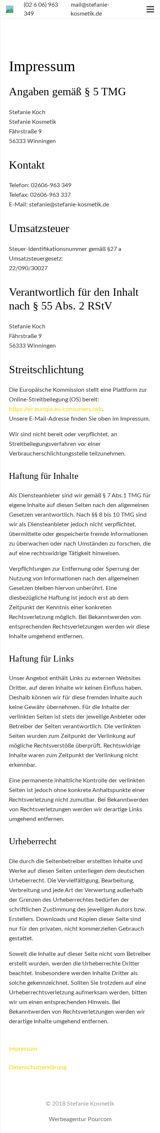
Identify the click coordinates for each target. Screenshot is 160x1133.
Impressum (23, 1049)
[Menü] (150, 9)
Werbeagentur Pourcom (80, 1119)
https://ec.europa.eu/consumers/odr (55, 409)
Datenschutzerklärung (38, 1067)
